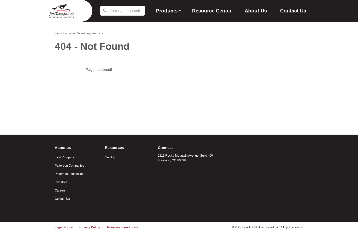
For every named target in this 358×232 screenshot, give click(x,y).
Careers (60, 190)
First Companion (66, 157)
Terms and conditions (122, 227)
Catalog (110, 157)
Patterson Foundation (69, 174)
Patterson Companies (69, 165)
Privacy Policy (89, 227)
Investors (61, 182)
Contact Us (62, 198)
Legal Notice (64, 227)
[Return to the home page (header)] (61, 10)
